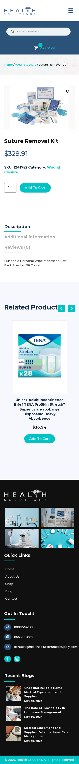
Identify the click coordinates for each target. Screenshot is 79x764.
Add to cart (35, 188)
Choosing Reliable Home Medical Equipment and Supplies (43, 692)
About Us (12, 576)
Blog (8, 591)
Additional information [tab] (29, 236)
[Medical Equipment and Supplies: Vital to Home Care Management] (13, 733)
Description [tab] (17, 226)
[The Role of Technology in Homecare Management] (13, 713)
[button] (68, 91)
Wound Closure (25, 64)
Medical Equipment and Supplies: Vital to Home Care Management (46, 732)
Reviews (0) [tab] (17, 247)
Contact (11, 599)
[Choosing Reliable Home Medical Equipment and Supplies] (13, 693)
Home (8, 64)
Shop (9, 584)
